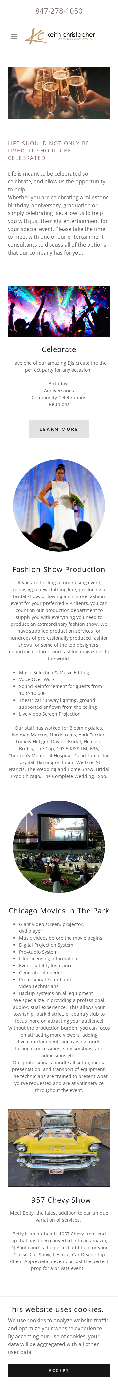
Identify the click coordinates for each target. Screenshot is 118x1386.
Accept (59, 1370)
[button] (15, 36)
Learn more (59, 429)
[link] (59, 36)
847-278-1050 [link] (59, 10)
